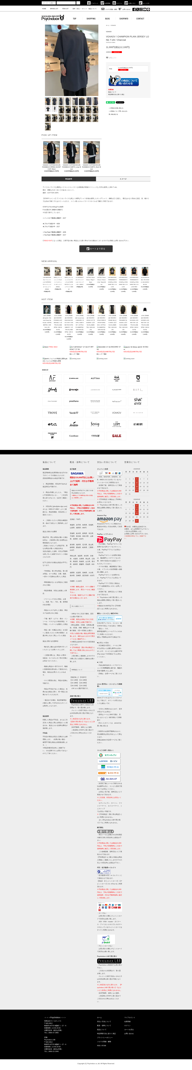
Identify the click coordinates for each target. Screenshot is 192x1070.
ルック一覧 (74, 354)
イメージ (123, 179)
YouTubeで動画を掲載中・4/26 (55, 232)
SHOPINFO (124, 18)
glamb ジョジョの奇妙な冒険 (55, 361)
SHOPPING (91, 18)
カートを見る (129, 1029)
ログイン (119, 3)
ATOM (104, 1045)
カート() (146, 3)
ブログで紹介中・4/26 (52, 224)
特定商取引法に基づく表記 (116, 94)
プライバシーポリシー (105, 1037)
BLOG (107, 18)
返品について (112, 92)
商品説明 (68, 179)
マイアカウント (129, 1017)
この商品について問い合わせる (118, 111)
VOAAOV (113, 25)
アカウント (94, 3)
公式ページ (109, 673)
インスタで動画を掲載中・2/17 (55, 218)
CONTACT (140, 18)
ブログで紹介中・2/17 (52, 226)
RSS (98, 1045)
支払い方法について (104, 1021)
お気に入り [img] (112, 57)
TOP (74, 18)
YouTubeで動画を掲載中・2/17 (55, 235)
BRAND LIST (54, 8)
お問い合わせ (126, 9)
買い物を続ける (113, 114)
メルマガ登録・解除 (111, 9)
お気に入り (132, 3)
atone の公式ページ (109, 740)
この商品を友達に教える (116, 108)
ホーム (107, 25)
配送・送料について (104, 1025)
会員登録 (107, 3)
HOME (44, 8)
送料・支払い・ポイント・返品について (85, 8)
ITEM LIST (65, 8)
